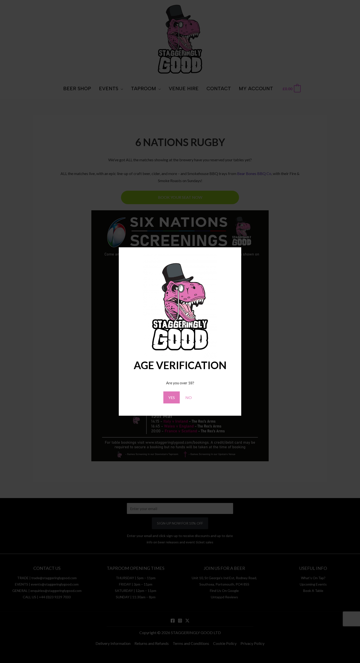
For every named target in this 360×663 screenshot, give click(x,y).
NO (188, 397)
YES (171, 397)
